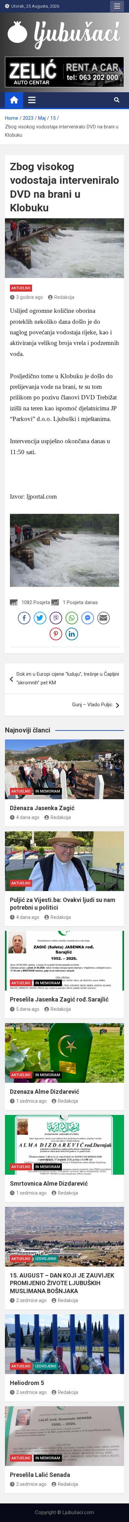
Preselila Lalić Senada (40, 1474)
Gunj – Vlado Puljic (92, 705)
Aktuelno (21, 288)
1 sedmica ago (31, 1101)
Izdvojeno (45, 1259)
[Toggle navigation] (32, 99)
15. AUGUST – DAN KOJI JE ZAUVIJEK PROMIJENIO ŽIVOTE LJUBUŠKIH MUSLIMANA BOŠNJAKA (62, 1283)
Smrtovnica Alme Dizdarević (49, 1183)
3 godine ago (29, 297)
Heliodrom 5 (27, 1382)
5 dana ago (27, 1009)
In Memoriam (47, 791)
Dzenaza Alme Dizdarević (44, 1091)
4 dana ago (27, 817)
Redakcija (64, 297)
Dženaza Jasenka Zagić (42, 807)
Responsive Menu (117, 6)
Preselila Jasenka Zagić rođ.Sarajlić (59, 999)
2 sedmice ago (31, 1300)
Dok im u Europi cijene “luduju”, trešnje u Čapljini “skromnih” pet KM (68, 678)
